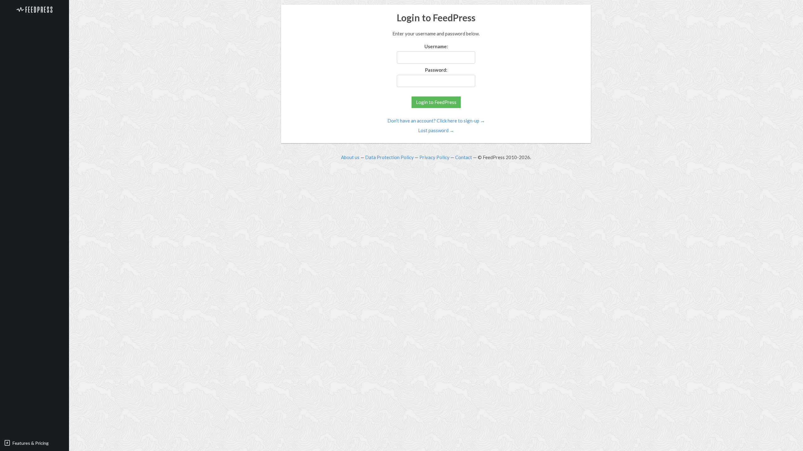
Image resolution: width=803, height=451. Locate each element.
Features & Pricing (31, 443)
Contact (463, 157)
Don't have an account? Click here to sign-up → (436, 120)
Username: (436, 46)
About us (350, 157)
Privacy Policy (434, 157)
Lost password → (436, 130)
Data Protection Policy (389, 157)
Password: (436, 70)
